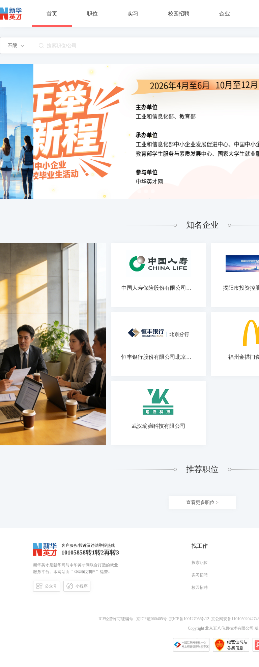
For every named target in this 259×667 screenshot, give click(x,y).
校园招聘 (200, 587)
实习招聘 (200, 575)
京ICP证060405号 (152, 618)
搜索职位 (200, 562)
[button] (16, 45)
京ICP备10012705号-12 (190, 618)
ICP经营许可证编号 (116, 618)
